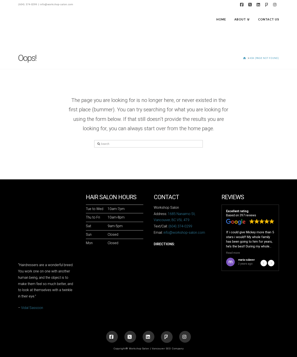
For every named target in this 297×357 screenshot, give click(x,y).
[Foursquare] (267, 4)
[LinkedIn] (258, 4)
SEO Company (175, 348)
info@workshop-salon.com (56, 4)
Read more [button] (233, 252)
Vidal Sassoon (32, 308)
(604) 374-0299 (27, 4)
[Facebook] (242, 4)
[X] (250, 4)
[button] (271, 263)
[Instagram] (275, 4)
